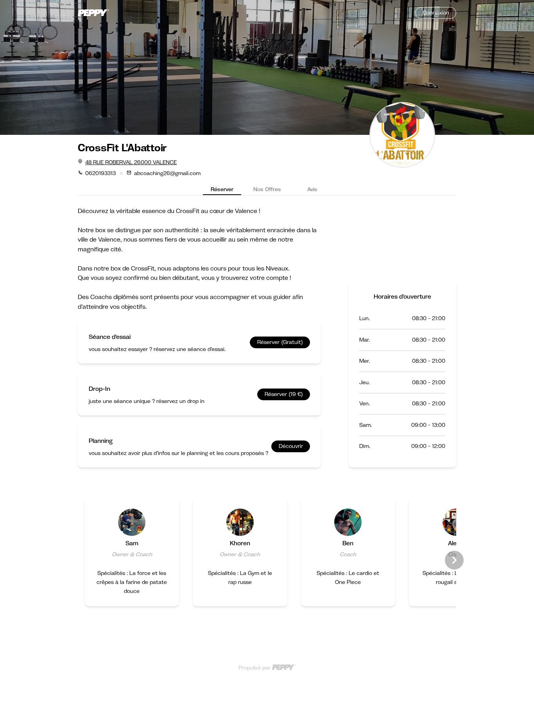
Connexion (436, 12)
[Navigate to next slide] (454, 560)
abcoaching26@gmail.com (167, 173)
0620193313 (100, 173)
